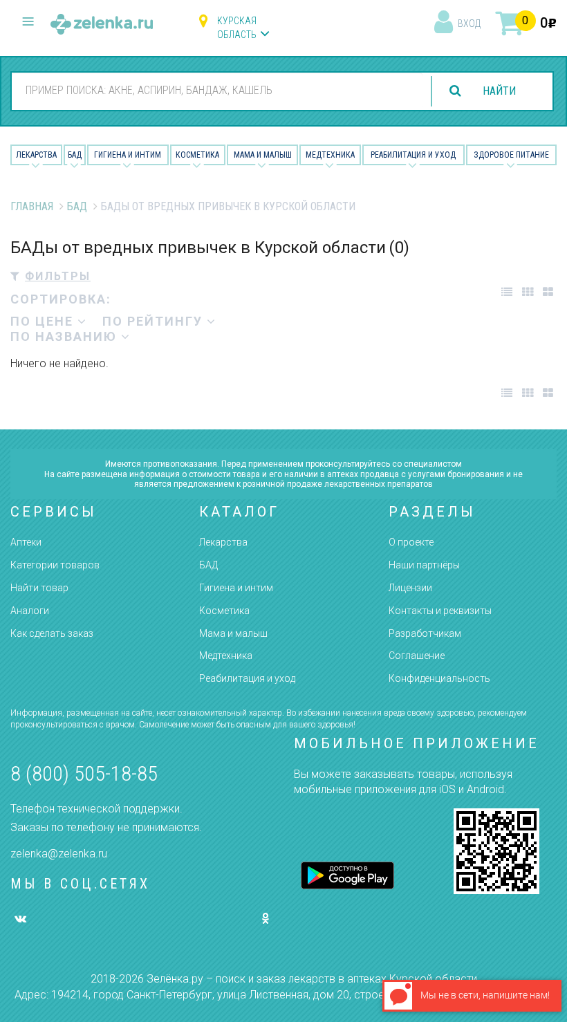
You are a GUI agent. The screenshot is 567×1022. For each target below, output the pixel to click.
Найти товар (39, 587)
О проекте (411, 542)
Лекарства (36, 155)
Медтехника (330, 155)
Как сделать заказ (51, 633)
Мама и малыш (263, 155)
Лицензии (410, 587)
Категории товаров (55, 564)
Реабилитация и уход (413, 155)
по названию (65, 336)
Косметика (197, 155)
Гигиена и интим (236, 587)
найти (499, 90)
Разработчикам (425, 633)
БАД (75, 155)
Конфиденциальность (439, 678)
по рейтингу (154, 321)
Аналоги (29, 610)
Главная (31, 206)
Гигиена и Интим (127, 155)
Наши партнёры (424, 564)
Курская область (237, 27)
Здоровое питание (511, 155)
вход (469, 23)
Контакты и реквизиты (440, 610)
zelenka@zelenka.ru (58, 853)
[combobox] (217, 91)
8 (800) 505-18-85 (84, 773)
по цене (43, 321)
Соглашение (417, 655)
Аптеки (25, 542)
